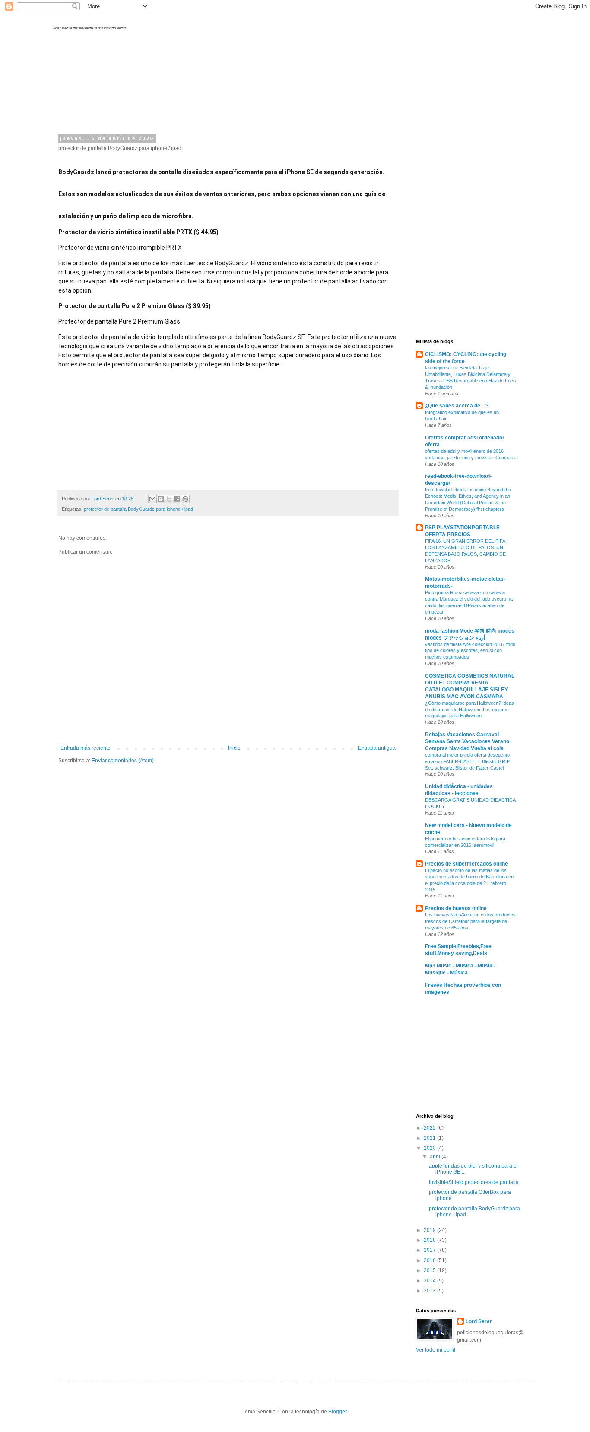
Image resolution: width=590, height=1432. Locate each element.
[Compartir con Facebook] (177, 499)
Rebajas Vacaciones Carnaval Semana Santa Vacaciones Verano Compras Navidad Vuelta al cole (467, 741)
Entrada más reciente (85, 748)
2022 (430, 1128)
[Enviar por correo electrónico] (152, 499)
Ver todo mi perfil (435, 1350)
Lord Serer (479, 1321)
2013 (430, 1291)
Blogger (337, 1412)
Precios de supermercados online (466, 864)
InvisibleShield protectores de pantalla (474, 1182)
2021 (430, 1138)
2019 (430, 1230)
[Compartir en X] (169, 499)
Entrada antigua (377, 748)
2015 (430, 1270)
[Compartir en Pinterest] (185, 499)
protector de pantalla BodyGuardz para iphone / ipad (138, 509)
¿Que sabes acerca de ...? (456, 406)
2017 (430, 1250)
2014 (430, 1281)
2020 (430, 1148)
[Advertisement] (223, 99)
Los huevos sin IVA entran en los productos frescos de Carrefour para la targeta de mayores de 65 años (470, 921)
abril (435, 1157)
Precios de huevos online (456, 908)
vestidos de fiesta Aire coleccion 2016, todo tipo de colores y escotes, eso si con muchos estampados (470, 651)
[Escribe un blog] (160, 499)
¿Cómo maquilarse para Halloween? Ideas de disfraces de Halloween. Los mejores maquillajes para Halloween (469, 709)
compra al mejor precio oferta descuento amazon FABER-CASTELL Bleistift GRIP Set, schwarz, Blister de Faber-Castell (467, 761)
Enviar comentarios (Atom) (123, 760)
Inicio (234, 748)
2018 (430, 1240)
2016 (430, 1260)
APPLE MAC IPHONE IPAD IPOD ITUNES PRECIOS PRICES (89, 28)
